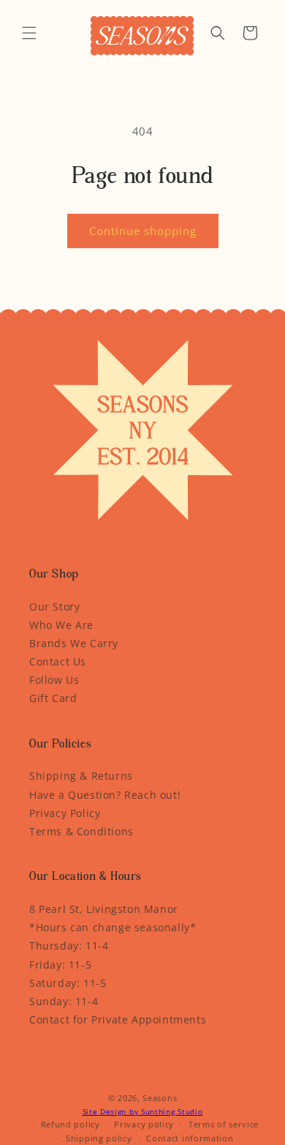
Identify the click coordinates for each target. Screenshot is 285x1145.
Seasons (159, 1097)
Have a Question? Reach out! (104, 795)
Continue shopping (143, 230)
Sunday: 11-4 (63, 1001)
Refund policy (70, 1124)
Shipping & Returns (81, 776)
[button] (29, 33)
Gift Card (53, 698)
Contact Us (57, 661)
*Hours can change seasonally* (112, 927)
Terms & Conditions (81, 831)
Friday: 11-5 (60, 964)
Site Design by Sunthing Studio (143, 1111)
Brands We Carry (73, 643)
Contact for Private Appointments (117, 1019)
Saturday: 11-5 (67, 983)
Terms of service (224, 1124)
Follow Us (54, 680)
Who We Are (61, 625)
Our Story (54, 606)
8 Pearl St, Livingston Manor (103, 909)
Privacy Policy (64, 813)
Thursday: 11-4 (68, 945)
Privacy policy (144, 1124)
